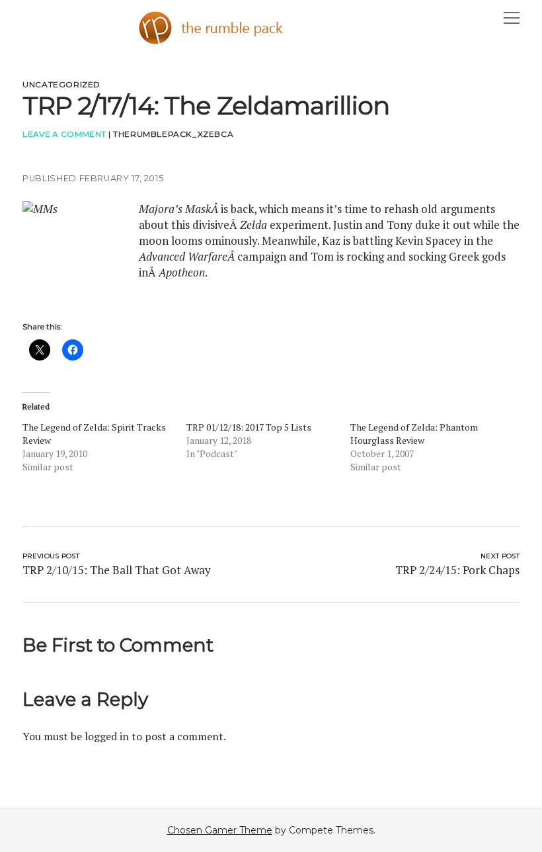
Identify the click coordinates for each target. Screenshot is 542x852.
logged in (107, 736)
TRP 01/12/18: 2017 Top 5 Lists (248, 427)
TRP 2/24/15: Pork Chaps (457, 569)
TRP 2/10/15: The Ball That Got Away (116, 569)
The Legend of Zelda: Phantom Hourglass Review (414, 434)
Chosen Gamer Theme (219, 830)
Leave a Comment (64, 134)
